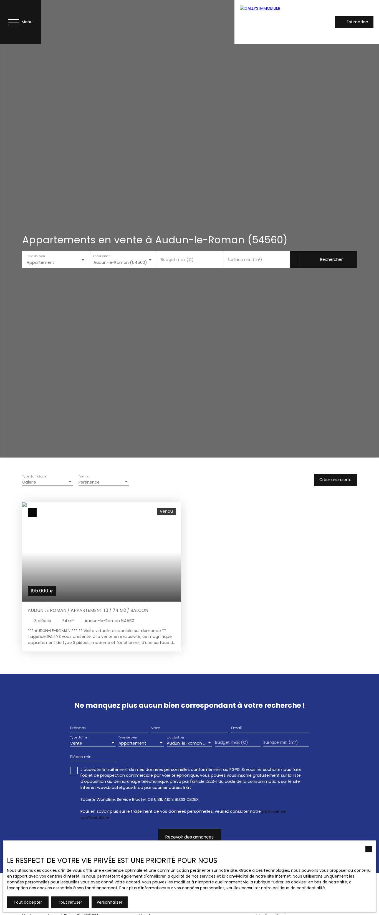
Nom (155, 727)
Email (236, 727)
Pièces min (81, 756)
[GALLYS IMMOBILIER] (273, 22)
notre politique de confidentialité (293, 888)
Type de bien (35, 256)
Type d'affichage (34, 477)
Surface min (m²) (245, 259)
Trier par (84, 477)
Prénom (78, 727)
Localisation (102, 256)
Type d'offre (78, 738)
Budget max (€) (177, 259)
